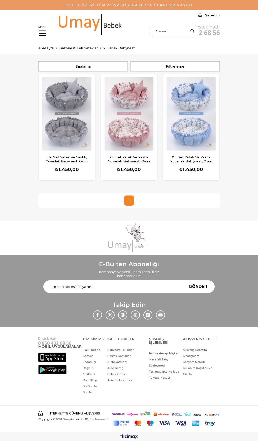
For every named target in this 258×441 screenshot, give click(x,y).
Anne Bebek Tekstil (120, 380)
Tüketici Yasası (159, 377)
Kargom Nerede (194, 362)
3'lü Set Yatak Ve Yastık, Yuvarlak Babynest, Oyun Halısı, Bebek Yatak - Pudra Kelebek (129, 159)
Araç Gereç (115, 368)
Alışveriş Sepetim (195, 350)
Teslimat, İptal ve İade (164, 371)
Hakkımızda (91, 350)
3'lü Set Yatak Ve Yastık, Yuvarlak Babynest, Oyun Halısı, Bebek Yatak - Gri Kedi (67, 159)
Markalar (89, 374)
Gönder (198, 286)
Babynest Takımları (120, 350)
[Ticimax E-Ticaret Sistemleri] (129, 437)
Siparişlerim (191, 356)
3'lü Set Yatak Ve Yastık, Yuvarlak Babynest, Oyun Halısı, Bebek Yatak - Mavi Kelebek (191, 159)
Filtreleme (175, 66)
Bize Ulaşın (91, 380)
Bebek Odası (116, 374)
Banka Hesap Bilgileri (164, 353)
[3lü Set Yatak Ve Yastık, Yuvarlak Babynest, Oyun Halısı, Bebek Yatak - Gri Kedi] (66, 114)
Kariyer (88, 356)
